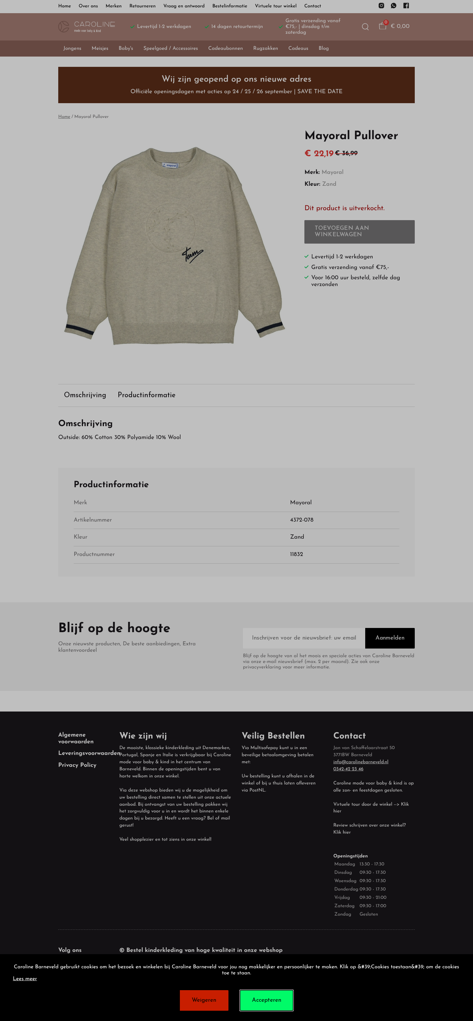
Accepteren (266, 1000)
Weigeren (204, 1000)
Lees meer (25, 979)
